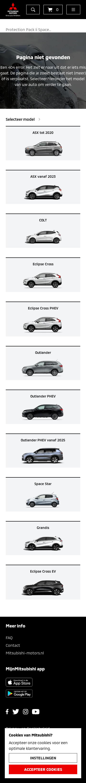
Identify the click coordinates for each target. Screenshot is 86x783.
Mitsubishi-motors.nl (25, 653)
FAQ (9, 637)
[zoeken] (33, 9)
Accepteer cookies (43, 769)
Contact (13, 645)
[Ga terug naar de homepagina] (13, 9)
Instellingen (43, 758)
